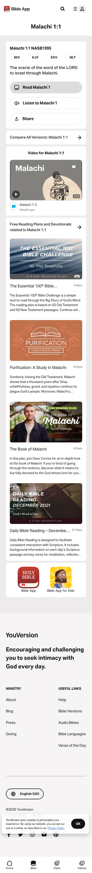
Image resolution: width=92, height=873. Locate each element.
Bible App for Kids (60, 590)
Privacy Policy (56, 828)
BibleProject (27, 209)
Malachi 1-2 (32, 204)
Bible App (28, 590)
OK (78, 824)
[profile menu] (78, 9)
